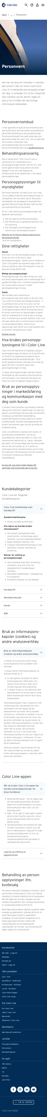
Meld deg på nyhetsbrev (11, 1032)
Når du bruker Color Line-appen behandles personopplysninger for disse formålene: (21, 788)
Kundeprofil (9, 589)
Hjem (4, 15)
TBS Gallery (6, 1064)
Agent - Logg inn (8, 965)
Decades (5, 1076)
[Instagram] (20, 1089)
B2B (6, 613)
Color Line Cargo (9, 997)
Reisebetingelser (9, 1052)
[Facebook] (13, 1089)
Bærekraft (6, 1016)
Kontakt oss (6, 961)
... (11, 15)
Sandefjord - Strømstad (11, 981)
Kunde (7, 605)
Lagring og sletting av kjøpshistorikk (15, 853)
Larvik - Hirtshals (9, 989)
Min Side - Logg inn (9, 953)
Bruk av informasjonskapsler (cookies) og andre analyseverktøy (21, 652)
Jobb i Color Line (9, 1012)
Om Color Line (7, 1008)
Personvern (6, 1048)
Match (4, 1068)
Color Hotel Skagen (9, 993)
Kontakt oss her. (9, 334)
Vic (3, 1072)
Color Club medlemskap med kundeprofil (18, 509)
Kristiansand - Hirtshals (11, 985)
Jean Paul (6, 1080)
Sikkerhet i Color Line (10, 1020)
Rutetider (6, 957)
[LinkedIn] (27, 1089)
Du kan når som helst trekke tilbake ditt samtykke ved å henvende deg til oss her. (19, 466)
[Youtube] (34, 1089)
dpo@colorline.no (36, 148)
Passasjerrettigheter (10, 1044)
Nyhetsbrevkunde (12, 597)
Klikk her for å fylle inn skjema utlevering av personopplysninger (21, 236)
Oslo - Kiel (6, 977)
